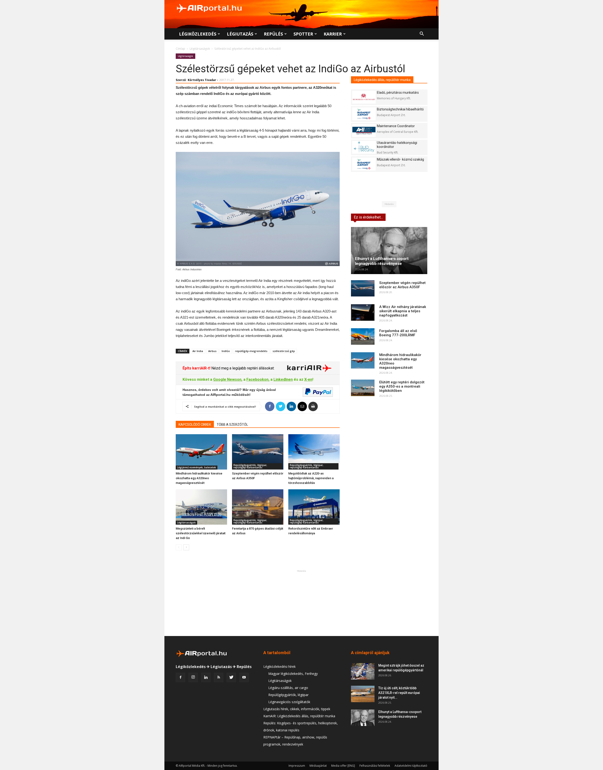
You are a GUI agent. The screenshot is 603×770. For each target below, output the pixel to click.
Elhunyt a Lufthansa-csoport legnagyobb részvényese (382, 261)
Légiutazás (240, 34)
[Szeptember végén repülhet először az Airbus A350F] (257, 452)
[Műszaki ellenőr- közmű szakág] (364, 164)
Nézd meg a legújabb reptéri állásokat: (242, 368)
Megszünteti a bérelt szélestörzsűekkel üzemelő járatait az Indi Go (200, 533)
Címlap (180, 49)
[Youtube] (244, 677)
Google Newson (227, 379)
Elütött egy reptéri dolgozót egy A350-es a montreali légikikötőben (401, 386)
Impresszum (297, 766)
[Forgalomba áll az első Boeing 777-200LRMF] (363, 336)
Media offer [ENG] (343, 766)
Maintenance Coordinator (396, 126)
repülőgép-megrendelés (251, 351)
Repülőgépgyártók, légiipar (288, 695)
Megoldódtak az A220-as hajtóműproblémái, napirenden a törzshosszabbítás (311, 478)
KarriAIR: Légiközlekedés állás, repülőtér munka (299, 716)
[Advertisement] (301, 602)
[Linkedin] (206, 677)
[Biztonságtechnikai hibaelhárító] (364, 113)
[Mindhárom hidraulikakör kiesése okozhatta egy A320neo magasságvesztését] (201, 452)
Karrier (333, 34)
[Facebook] (180, 677)
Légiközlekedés (197, 34)
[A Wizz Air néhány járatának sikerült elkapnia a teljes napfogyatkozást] (363, 312)
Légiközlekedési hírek (279, 666)
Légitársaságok (200, 49)
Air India (197, 351)
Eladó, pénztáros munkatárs (398, 92)
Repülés (273, 34)
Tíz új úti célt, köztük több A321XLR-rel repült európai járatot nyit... (399, 692)
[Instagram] (193, 677)
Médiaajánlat (318, 766)
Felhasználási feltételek (374, 766)
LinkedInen (283, 379)
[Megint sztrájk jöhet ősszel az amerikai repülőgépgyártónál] (363, 671)
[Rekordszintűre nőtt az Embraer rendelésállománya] (314, 507)
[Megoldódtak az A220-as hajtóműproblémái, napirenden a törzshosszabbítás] (314, 452)
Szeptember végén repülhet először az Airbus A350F (402, 285)
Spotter (303, 34)
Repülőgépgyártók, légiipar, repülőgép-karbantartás (250, 466)
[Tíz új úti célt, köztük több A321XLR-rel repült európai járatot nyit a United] (363, 694)
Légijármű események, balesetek (196, 467)
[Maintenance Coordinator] (364, 130)
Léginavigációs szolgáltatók (289, 702)
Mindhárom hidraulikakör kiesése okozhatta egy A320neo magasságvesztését (199, 478)
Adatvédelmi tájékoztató (411, 766)
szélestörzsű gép (284, 351)
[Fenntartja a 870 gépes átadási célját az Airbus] (257, 507)
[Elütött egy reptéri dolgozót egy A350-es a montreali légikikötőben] (363, 388)
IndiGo (226, 351)
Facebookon (257, 379)
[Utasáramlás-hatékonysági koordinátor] (364, 147)
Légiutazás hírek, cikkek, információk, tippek (296, 709)
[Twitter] (231, 677)
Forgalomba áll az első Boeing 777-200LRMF (398, 333)
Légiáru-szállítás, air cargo (288, 687)
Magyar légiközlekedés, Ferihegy (293, 673)
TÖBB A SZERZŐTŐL (232, 424)
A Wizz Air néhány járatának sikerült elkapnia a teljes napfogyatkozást (402, 311)
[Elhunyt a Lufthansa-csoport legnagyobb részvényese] (389, 250)
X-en (308, 379)
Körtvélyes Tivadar (202, 80)
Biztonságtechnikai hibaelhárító (400, 109)
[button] (421, 34)
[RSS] (218, 677)
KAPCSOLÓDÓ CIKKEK (195, 424)
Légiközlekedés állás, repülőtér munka (382, 80)
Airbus (212, 351)
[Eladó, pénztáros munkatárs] (364, 97)
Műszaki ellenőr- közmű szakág (400, 159)
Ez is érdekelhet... (368, 217)
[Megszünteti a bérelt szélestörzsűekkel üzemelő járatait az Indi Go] (201, 507)
